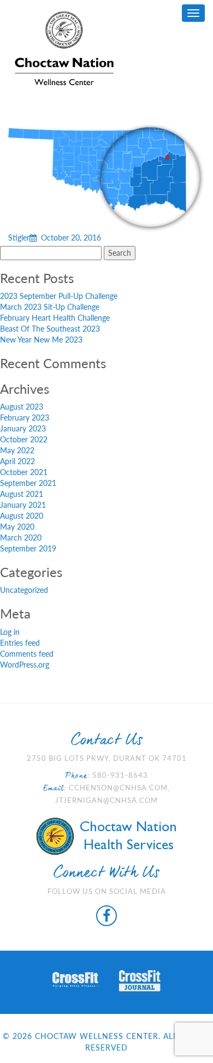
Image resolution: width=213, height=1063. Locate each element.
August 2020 (21, 515)
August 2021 (21, 494)
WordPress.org (24, 664)
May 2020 (17, 526)
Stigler (54, 237)
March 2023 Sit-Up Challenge (49, 306)
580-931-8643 (120, 775)
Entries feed (20, 642)
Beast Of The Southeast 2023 (50, 328)
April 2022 (17, 461)
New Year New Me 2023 (41, 339)
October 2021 (24, 472)
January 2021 (23, 504)
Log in (10, 631)
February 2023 (24, 417)
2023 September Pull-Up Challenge (58, 296)
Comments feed (27, 653)
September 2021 (28, 483)
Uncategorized (24, 589)
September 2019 (28, 548)
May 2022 (17, 450)
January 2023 (23, 428)
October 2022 (24, 439)
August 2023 (21, 406)
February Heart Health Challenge (55, 317)
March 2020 (21, 537)
